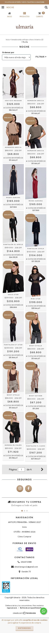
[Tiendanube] (24, 614)
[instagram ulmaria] (19, 488)
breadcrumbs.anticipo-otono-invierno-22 (27, 40)
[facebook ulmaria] (28, 488)
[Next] (42, 469)
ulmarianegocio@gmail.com (26, 567)
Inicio (8, 40)
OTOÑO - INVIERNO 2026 (24, 532)
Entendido (24, 628)
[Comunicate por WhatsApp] (43, 611)
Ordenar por (8, 52)
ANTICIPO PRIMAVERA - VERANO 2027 (24, 522)
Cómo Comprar (24, 536)
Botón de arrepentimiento (31, 608)
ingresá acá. (12, 608)
